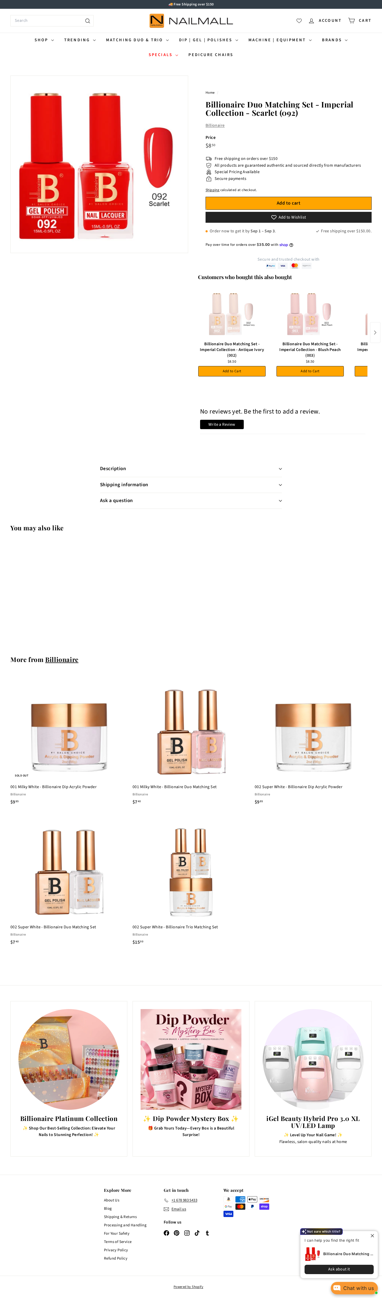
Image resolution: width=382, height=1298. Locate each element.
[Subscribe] (171, 670)
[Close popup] (369, 1236)
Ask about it (335, 1269)
